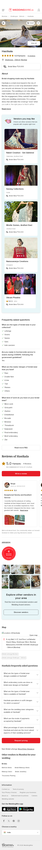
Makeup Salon (7, 772)
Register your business (28, 792)
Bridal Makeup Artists (22, 768)
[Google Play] (26, 811)
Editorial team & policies (19, 796)
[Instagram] (19, 821)
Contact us (6, 789)
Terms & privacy (18, 789)
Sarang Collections (15, 189)
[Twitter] (9, 821)
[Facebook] (4, 821)
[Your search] (3, 23)
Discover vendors (21, 612)
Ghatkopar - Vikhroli (17, 16)
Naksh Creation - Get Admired (20, 152)
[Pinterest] (14, 821)
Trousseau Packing (8, 776)
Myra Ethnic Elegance (26, 749)
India (9, 832)
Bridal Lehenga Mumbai (10, 654)
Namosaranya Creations (17, 261)
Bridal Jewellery (20, 772)
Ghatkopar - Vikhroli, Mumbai (16, 60)
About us (5, 796)
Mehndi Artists (7, 768)
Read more (6, 109)
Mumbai (5, 16)
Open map (33, 635)
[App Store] (9, 811)
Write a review (21, 474)
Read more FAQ (21, 448)
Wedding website (8, 799)
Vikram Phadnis (13, 297)
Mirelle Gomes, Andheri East (19, 225)
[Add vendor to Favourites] (38, 23)
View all (34, 43)
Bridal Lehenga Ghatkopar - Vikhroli (14, 658)
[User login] (39, 10)
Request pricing (21, 740)
